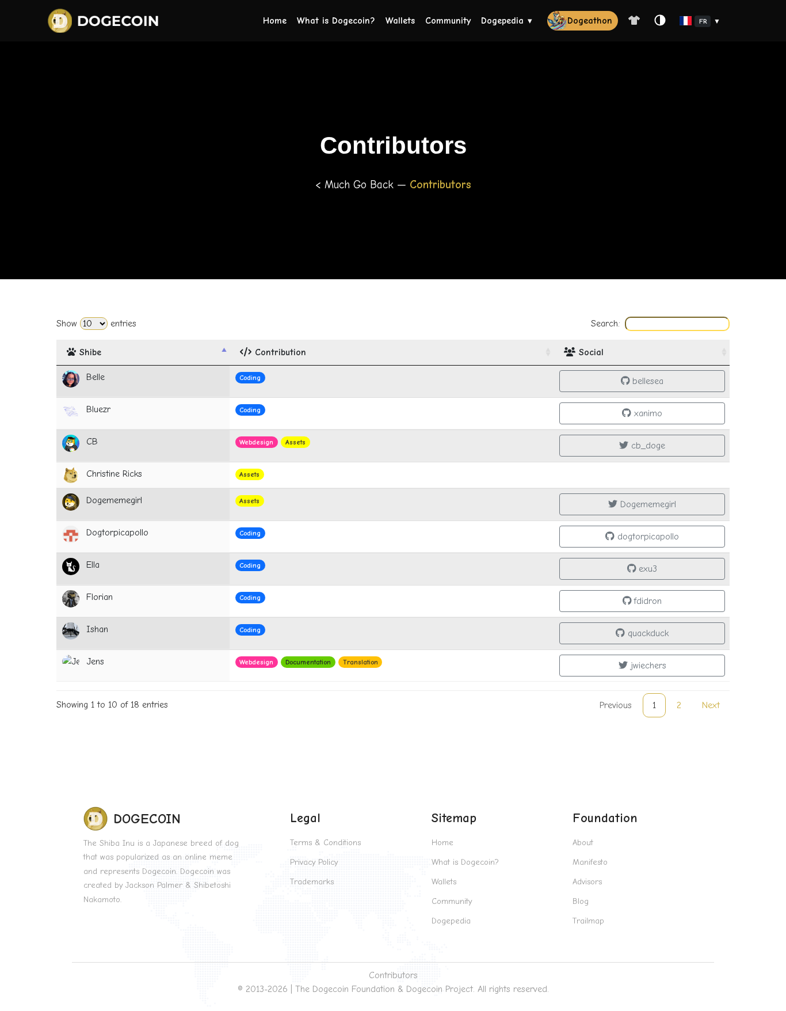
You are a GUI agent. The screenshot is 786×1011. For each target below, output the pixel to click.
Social (589, 352)
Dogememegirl (646, 504)
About (583, 842)
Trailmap (588, 921)
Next (711, 705)
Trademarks (312, 882)
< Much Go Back (356, 184)
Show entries (96, 323)
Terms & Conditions (325, 842)
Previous (616, 705)
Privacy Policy (314, 862)
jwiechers (647, 665)
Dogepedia (502, 21)
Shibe (88, 352)
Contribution (278, 352)
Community (448, 21)
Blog (581, 901)
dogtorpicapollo (647, 536)
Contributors (393, 975)
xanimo (646, 413)
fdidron (646, 601)
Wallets (400, 21)
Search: (605, 323)
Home (275, 21)
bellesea (646, 381)
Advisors (587, 882)
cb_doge (646, 445)
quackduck (647, 633)
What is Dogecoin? (336, 21)
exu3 (646, 569)
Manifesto (590, 862)
